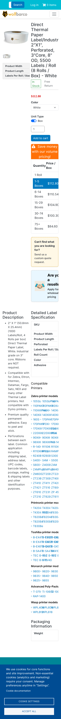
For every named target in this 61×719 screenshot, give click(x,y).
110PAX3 (38, 405)
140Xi (45, 410)
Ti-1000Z (48, 591)
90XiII (36, 437)
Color (34, 102)
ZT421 (37, 487)
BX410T (56, 551)
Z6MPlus (47, 469)
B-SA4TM (48, 551)
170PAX (47, 419)
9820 (45, 571)
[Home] (14, 14)
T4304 (46, 508)
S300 (54, 455)
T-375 (37, 591)
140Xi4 (55, 410)
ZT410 (37, 483)
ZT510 (46, 487)
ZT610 (37, 492)
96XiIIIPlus (48, 442)
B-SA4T (38, 551)
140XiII (37, 415)
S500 (54, 460)
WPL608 (47, 607)
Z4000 (46, 464)
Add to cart (40, 138)
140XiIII (46, 415)
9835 (36, 576)
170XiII (55, 424)
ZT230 (37, 478)
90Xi (54, 433)
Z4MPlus (38, 469)
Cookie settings (29, 701)
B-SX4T (47, 546)
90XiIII (46, 437)
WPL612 (38, 612)
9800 (36, 571)
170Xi (45, 424)
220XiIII (38, 433)
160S (36, 419)
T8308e (38, 526)
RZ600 (46, 455)
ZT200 (46, 474)
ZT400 (55, 478)
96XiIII (37, 442)
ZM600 (37, 474)
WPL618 (47, 612)
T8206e (38, 521)
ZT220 (55, 474)
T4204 (37, 508)
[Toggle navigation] (54, 14)
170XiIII (37, 428)
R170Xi (46, 451)
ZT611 (55, 496)
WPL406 (38, 607)
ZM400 (55, 469)
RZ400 (37, 455)
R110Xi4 (56, 446)
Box (40, 120)
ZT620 (46, 496)
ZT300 (46, 478)
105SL (37, 401)
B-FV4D (47, 560)
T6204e (47, 512)
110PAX (55, 401)
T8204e (47, 517)
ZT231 (46, 492)
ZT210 (37, 496)
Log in (34, 5)
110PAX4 (47, 405)
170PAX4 (38, 424)
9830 (54, 571)
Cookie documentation (18, 690)
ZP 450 (55, 492)
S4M (45, 460)
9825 (36, 580)
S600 (36, 464)
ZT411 (45, 483)
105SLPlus (48, 401)
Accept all (29, 711)
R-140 (36, 446)
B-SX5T (56, 546)
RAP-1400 (39, 596)
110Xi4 (55, 405)
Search (17, 4)
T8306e (47, 521)
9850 (54, 576)
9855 (45, 580)
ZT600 (55, 487)
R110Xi (46, 446)
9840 (45, 576)
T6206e (38, 517)
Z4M (54, 464)
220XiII (55, 428)
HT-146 (55, 442)
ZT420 (55, 483)
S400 (36, 460)
